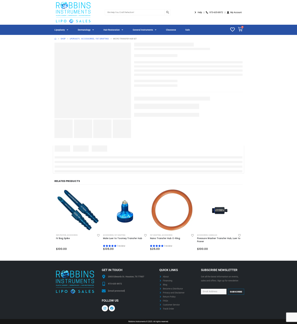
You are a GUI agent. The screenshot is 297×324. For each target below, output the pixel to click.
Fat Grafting (119, 235)
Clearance (171, 30)
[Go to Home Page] (55, 39)
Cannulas (213, 235)
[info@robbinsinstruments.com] (104, 291)
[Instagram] (105, 308)
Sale (187, 30)
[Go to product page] (78, 210)
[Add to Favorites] (98, 235)
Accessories (72, 235)
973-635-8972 (115, 283)
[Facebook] (112, 308)
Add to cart (95, 193)
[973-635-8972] (104, 284)
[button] (110, 245)
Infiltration (61, 235)
